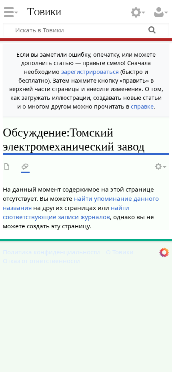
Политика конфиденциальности (51, 252)
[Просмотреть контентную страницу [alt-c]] (7, 167)
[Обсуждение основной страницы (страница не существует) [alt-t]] (25, 167)
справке (142, 106)
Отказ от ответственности (41, 261)
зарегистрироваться (90, 71)
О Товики (120, 252)
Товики (44, 11)
